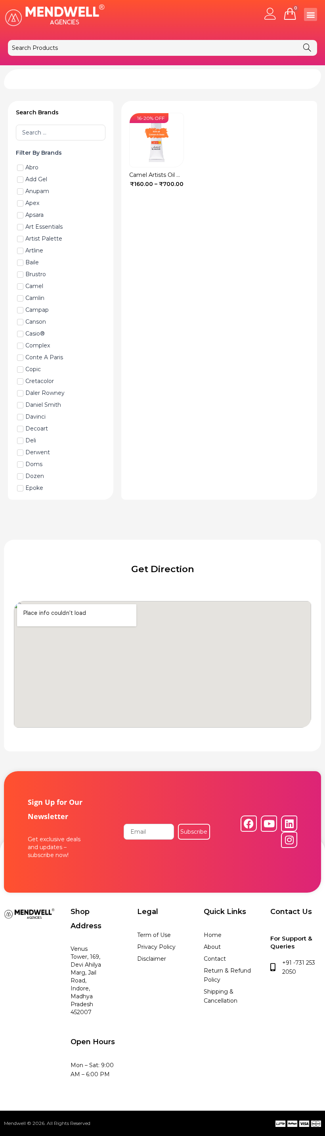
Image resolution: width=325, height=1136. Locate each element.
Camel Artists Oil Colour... (163, 174)
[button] (310, 14)
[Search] (307, 48)
